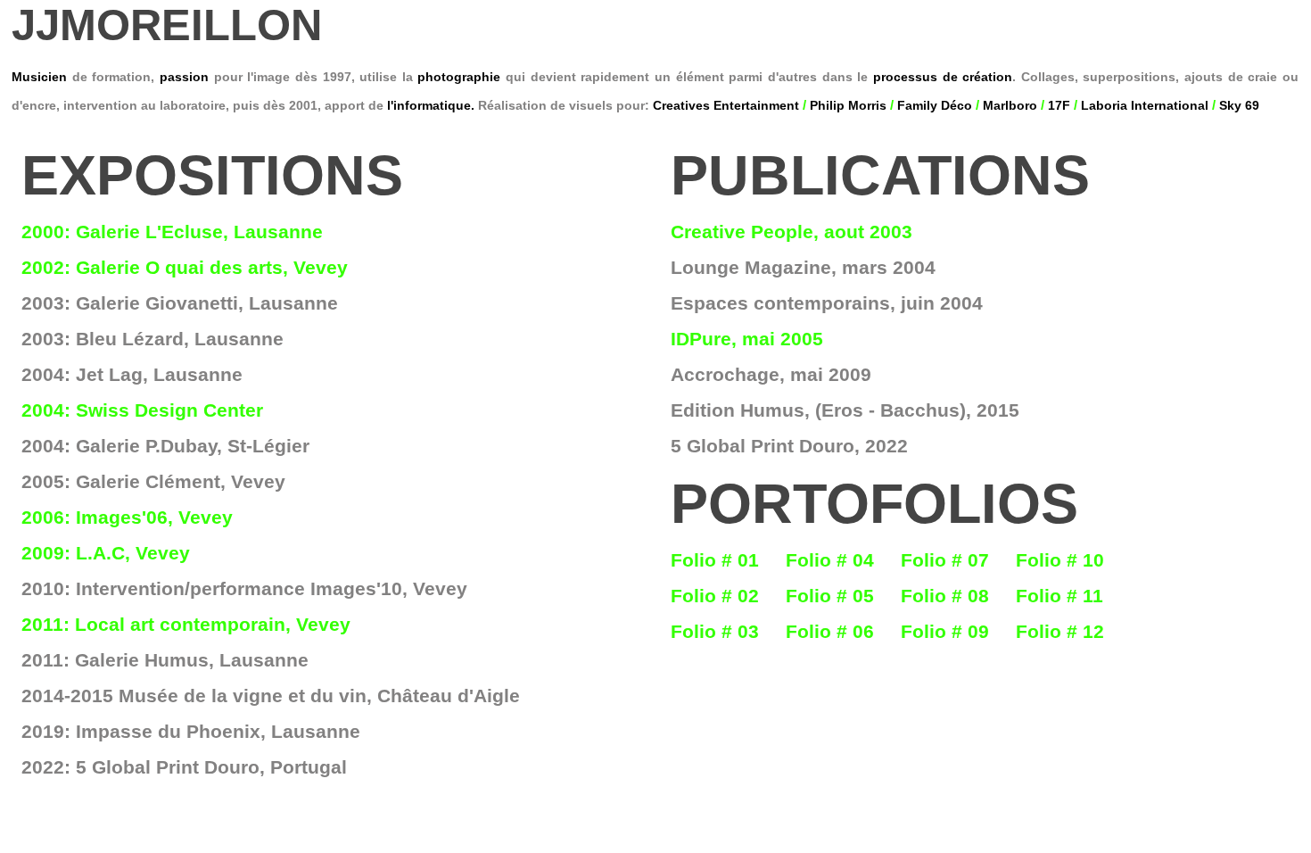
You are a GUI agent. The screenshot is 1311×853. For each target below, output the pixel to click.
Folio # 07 (945, 560)
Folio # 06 (830, 631)
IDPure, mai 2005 (747, 338)
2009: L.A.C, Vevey (105, 552)
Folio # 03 (715, 631)
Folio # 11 (1059, 595)
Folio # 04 (830, 560)
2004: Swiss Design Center (142, 410)
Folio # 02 (715, 595)
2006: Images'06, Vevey (127, 517)
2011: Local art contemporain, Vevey (185, 624)
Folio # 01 (715, 560)
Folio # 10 (1060, 560)
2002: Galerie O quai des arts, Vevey (184, 267)
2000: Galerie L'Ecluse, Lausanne (172, 231)
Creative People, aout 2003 (791, 231)
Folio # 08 (945, 595)
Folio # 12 (1060, 631)
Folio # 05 (830, 595)
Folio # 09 (945, 631)
